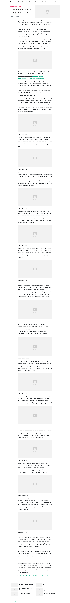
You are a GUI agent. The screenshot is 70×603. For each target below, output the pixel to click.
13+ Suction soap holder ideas (24, 593)
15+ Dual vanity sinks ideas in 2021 (50, 588)
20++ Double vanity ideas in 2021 (50, 593)
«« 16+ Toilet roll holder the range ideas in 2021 (25, 575)
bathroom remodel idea (43, 1)
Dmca (27, 1)
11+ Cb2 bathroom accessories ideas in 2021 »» (43, 575)
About (36, 1)
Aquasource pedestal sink (37, 76)
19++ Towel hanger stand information (26, 584)
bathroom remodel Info (52, 1)
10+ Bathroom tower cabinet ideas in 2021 (26, 589)
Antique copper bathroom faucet (24, 76)
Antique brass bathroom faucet (24, 78)
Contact (23, 1)
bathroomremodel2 (13, 601)
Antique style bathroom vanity (37, 78)
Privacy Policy (31, 1)
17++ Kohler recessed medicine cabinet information (50, 584)
